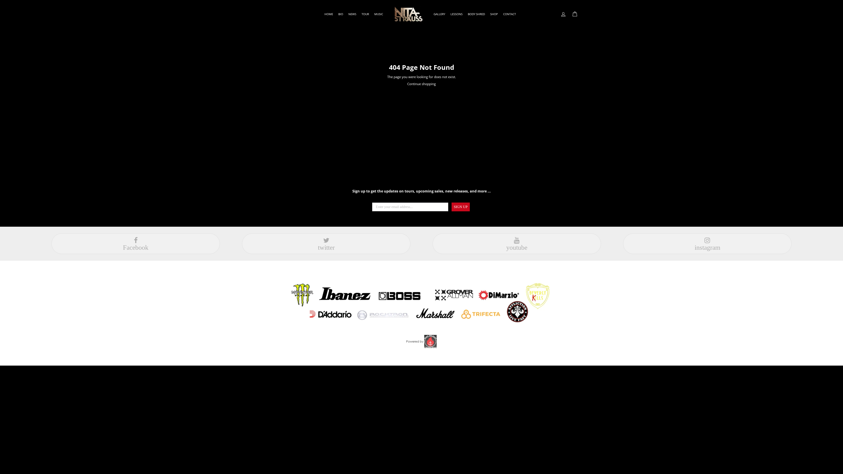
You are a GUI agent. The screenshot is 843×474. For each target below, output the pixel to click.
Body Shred (476, 14)
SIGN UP (461, 207)
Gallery (439, 14)
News (352, 14)
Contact (509, 14)
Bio (340, 14)
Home (328, 14)
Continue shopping (421, 84)
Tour (365, 14)
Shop (494, 14)
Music (378, 14)
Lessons (456, 14)
